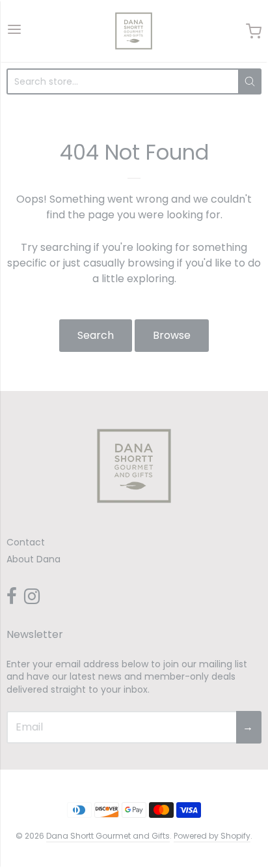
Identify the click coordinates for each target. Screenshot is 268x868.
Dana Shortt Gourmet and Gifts (108, 835)
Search (95, 335)
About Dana (33, 559)
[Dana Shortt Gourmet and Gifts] (133, 31)
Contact (26, 542)
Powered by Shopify (212, 835)
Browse (172, 335)
